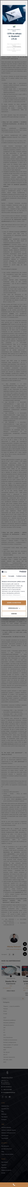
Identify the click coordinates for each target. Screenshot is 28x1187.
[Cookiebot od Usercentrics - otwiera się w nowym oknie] (19, 572)
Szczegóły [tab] (11, 576)
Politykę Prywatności (17, 46)
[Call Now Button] (14, 1184)
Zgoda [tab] (4, 576)
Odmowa (14, 613)
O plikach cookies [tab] (21, 576)
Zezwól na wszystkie (14, 602)
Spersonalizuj (13, 608)
